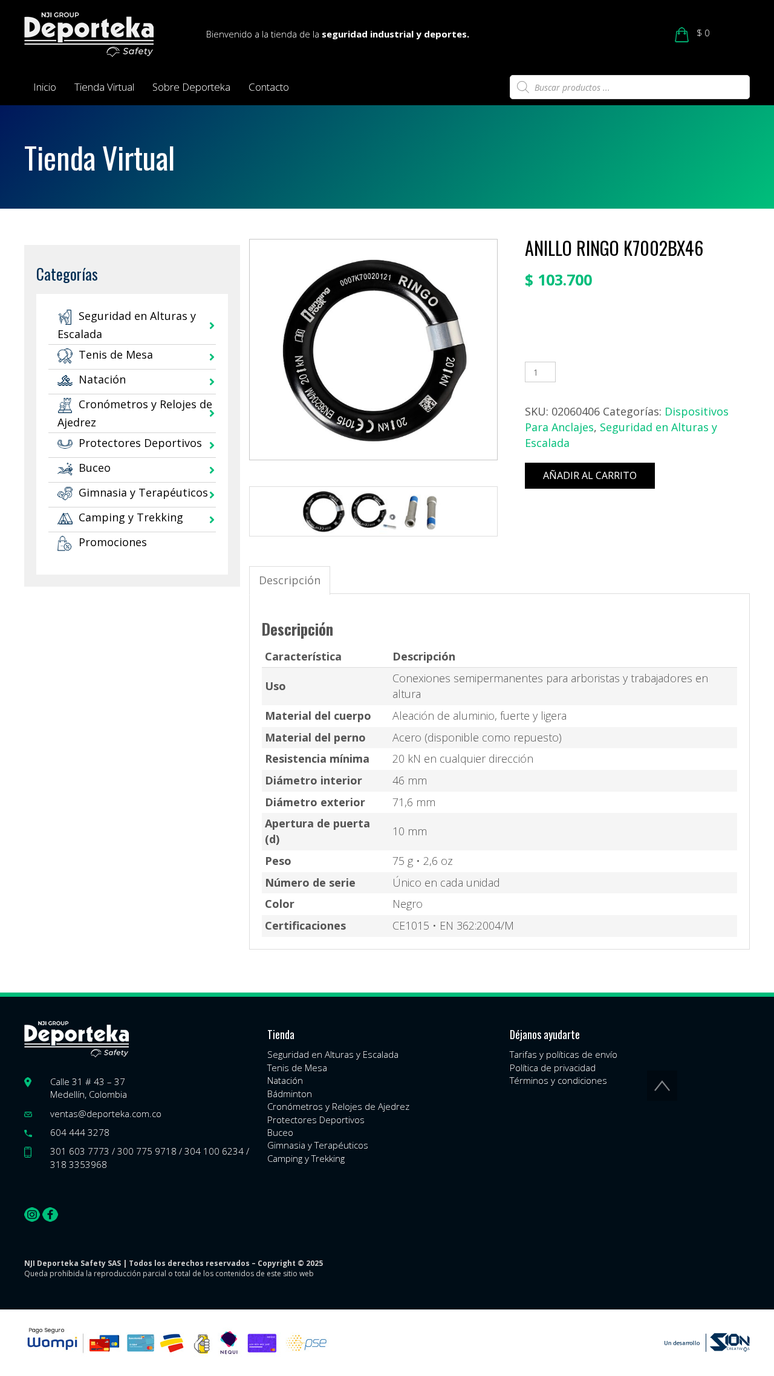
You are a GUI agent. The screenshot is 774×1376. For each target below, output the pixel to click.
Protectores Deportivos (140, 442)
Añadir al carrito (590, 475)
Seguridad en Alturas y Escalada (332, 1054)
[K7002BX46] (323, 511)
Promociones (113, 542)
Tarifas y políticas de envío (563, 1054)
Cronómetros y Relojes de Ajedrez (338, 1106)
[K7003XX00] (421, 511)
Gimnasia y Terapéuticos (143, 492)
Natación (102, 379)
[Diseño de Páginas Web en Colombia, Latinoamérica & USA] (707, 1342)
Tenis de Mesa (116, 354)
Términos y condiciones (558, 1080)
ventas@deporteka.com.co (105, 1113)
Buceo (95, 467)
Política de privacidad (553, 1067)
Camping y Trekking (131, 517)
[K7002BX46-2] (372, 511)
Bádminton (289, 1093)
